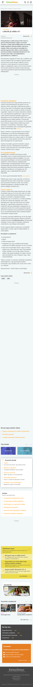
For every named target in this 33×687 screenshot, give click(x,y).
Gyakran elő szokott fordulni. (13, 656)
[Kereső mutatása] (25, 2)
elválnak (18, 128)
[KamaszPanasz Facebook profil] (16, 591)
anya (3, 278)
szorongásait (25, 176)
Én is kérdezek (23, 576)
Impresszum (16, 676)
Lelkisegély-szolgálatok (8, 633)
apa (8, 278)
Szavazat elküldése (22, 660)
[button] (28, 2)
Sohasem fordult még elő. (12, 652)
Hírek (6, 8)
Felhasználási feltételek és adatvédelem (16, 675)
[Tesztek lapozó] (16, 601)
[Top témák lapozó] (16, 444)
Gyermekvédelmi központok (9, 635)
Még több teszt (25, 619)
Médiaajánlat (16, 678)
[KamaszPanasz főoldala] (12, 2)
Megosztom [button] (26, 36)
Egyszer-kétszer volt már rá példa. (14, 654)
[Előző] (26, 444)
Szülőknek (10, 8)
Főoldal (2, 8)
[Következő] (30, 444)
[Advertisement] (16, 355)
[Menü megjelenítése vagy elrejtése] (3, 2)
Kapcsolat (16, 679)
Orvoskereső (5, 638)
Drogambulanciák (7, 630)
